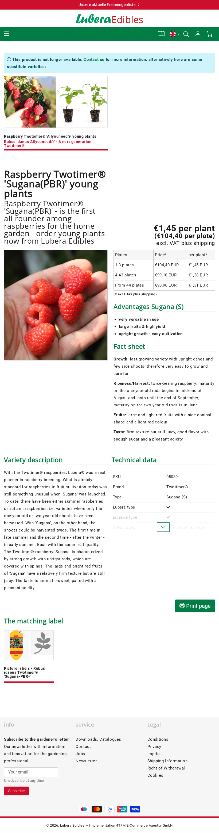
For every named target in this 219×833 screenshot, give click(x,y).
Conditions (158, 739)
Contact (83, 746)
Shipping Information (167, 761)
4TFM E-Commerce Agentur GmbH (144, 825)
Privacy (154, 746)
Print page (198, 606)
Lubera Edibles (72, 825)
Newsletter (86, 761)
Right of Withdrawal (166, 768)
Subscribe (16, 791)
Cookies (155, 775)
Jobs (80, 753)
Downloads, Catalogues (98, 739)
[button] (7, 34)
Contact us (94, 59)
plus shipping (198, 243)
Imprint (154, 753)
